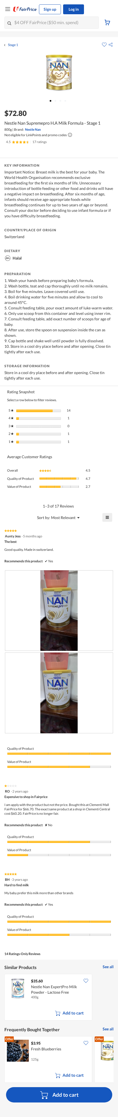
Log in (74, 9)
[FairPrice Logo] (25, 9)
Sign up (50, 9)
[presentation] (59, 610)
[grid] (59, 998)
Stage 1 (13, 45)
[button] (111, 45)
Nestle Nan (33, 129)
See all (108, 966)
